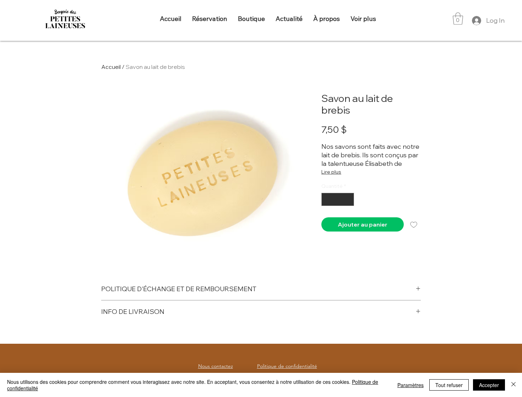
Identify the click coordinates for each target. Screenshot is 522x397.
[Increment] (348, 199)
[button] (458, 18)
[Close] (513, 385)
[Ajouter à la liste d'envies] (414, 224)
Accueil (111, 66)
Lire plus (331, 172)
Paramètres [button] (410, 384)
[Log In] (475, 20)
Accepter (489, 384)
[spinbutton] (337, 199)
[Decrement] (326, 199)
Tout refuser (449, 384)
